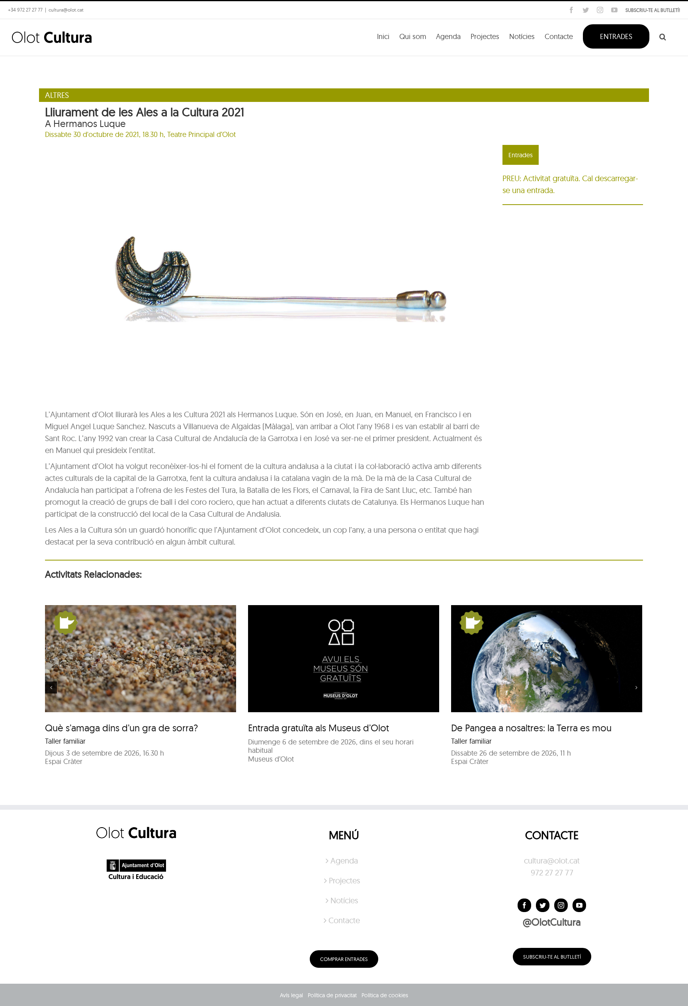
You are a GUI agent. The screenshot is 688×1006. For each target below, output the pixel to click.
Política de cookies (385, 995)
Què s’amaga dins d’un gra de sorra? (121, 728)
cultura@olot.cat (552, 860)
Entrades (520, 155)
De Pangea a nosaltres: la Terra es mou (531, 728)
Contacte (344, 920)
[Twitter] (542, 905)
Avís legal (291, 995)
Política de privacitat (332, 995)
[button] (662, 36)
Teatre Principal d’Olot (201, 134)
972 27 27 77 (552, 872)
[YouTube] (579, 905)
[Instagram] (561, 905)
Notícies (344, 900)
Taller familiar (65, 741)
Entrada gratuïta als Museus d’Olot (318, 728)
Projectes (344, 880)
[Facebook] (524, 905)
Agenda (344, 860)
